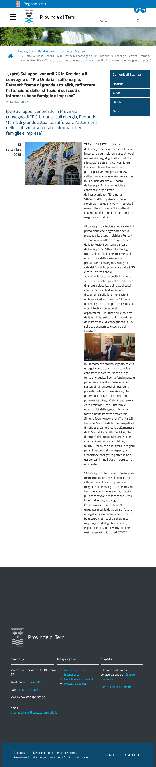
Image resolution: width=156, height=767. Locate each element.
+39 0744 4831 (33, 682)
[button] (130, 74)
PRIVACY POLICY (114, 755)
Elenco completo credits (116, 686)
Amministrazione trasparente (75, 672)
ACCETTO (135, 755)
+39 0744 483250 (28, 689)
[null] (8, 74)
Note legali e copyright (78, 679)
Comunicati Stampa (72, 51)
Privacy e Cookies (75, 683)
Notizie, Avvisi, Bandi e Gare (36, 51)
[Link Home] (10, 56)
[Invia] (138, 20)
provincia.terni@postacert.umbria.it (34, 712)
